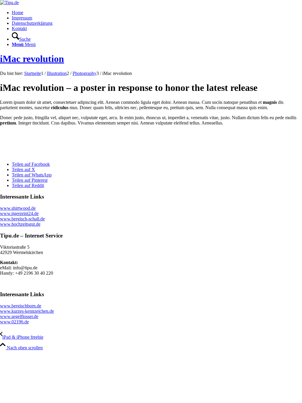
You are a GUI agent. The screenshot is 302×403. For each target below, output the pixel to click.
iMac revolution (32, 58)
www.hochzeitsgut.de (20, 224)
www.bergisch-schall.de (22, 218)
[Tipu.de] (9, 2)
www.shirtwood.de (18, 208)
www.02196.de (14, 321)
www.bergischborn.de (20, 305)
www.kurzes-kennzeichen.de (27, 311)
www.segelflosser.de (19, 316)
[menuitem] (157, 12)
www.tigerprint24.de (19, 213)
